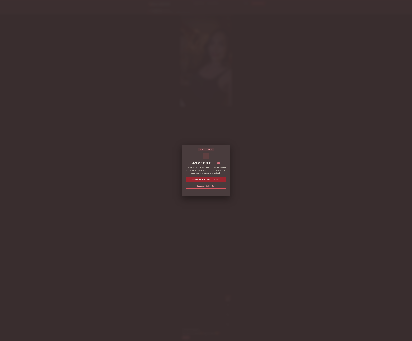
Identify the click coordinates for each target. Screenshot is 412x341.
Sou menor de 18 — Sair (206, 186)
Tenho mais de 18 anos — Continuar (206, 179)
